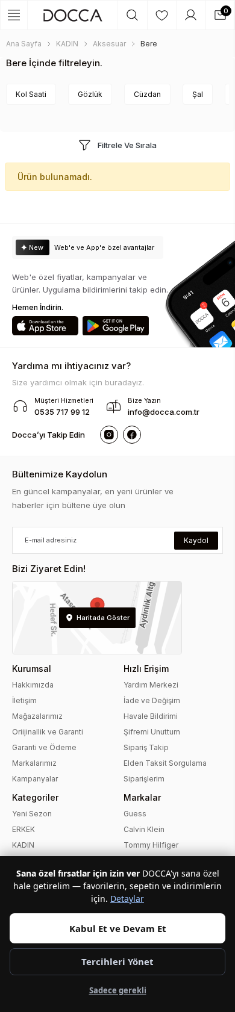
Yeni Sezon (32, 813)
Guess (135, 813)
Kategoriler (35, 797)
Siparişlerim (144, 778)
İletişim (24, 700)
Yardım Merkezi (151, 684)
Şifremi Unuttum (152, 731)
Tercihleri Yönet (117, 961)
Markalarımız (34, 763)
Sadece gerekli (117, 990)
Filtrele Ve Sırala (127, 145)
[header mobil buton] (73, 15)
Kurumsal (31, 668)
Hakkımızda (33, 684)
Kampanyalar (35, 778)
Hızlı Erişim (146, 668)
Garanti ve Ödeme (44, 747)
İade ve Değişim (152, 700)
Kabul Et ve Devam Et (117, 928)
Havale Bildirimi (151, 716)
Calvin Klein (144, 829)
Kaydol (196, 540)
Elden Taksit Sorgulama (165, 763)
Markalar (142, 797)
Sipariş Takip (146, 747)
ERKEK (23, 829)
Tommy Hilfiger (151, 844)
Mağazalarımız (37, 716)
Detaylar (127, 898)
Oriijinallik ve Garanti (47, 731)
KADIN (23, 844)
